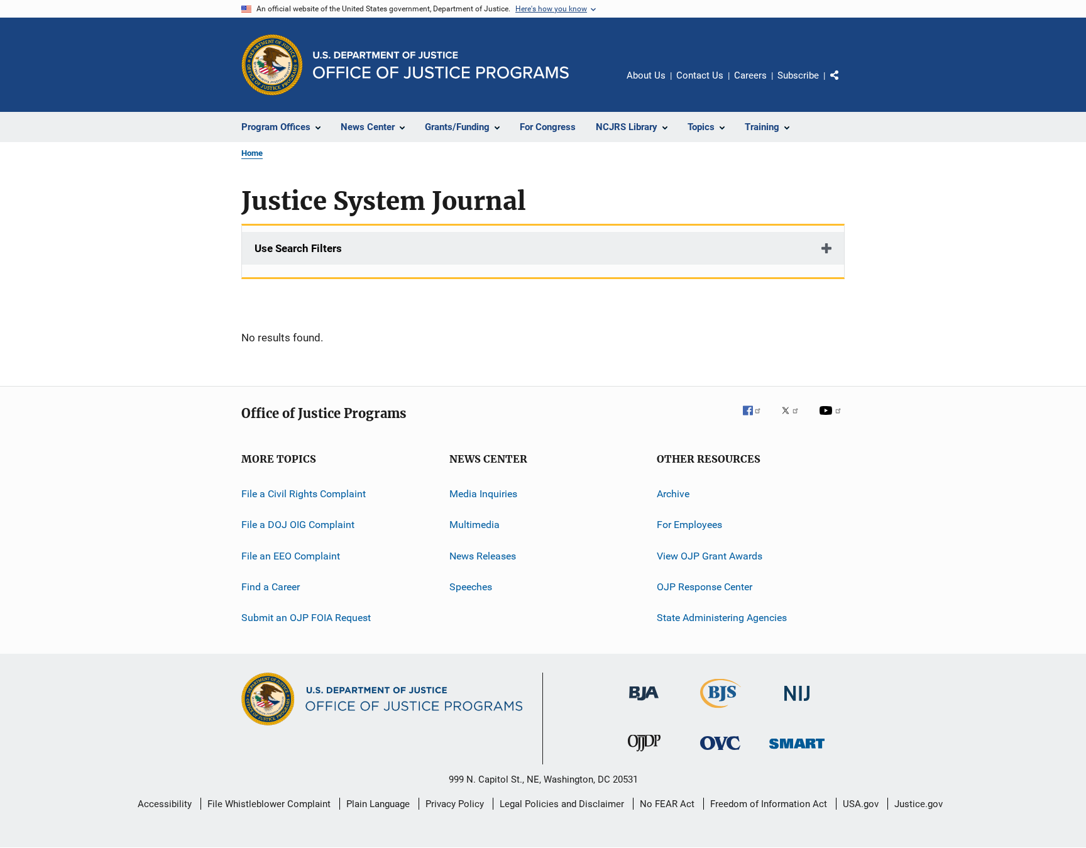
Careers (750, 75)
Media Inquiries (483, 494)
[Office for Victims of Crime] (720, 752)
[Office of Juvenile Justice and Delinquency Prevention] (644, 753)
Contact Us (699, 75)
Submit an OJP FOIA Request (306, 618)
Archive (673, 494)
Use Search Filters (298, 248)
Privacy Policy (454, 804)
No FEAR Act (667, 804)
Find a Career (270, 587)
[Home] (441, 65)
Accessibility (165, 804)
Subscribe (798, 75)
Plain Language (378, 804)
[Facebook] (757, 419)
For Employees (689, 525)
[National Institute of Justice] (796, 703)
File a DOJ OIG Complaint (297, 525)
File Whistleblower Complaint (269, 804)
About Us (646, 75)
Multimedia (474, 525)
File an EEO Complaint (290, 556)
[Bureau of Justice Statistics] (720, 710)
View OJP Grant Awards (709, 556)
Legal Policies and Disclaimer (562, 804)
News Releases (482, 556)
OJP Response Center (704, 587)
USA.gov (861, 804)
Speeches (470, 587)
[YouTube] (832, 419)
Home (252, 153)
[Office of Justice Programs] (272, 65)
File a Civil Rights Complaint (303, 494)
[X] (794, 419)
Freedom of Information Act (768, 804)
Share (844, 84)
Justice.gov (918, 804)
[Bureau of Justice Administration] (644, 702)
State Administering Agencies (722, 618)
